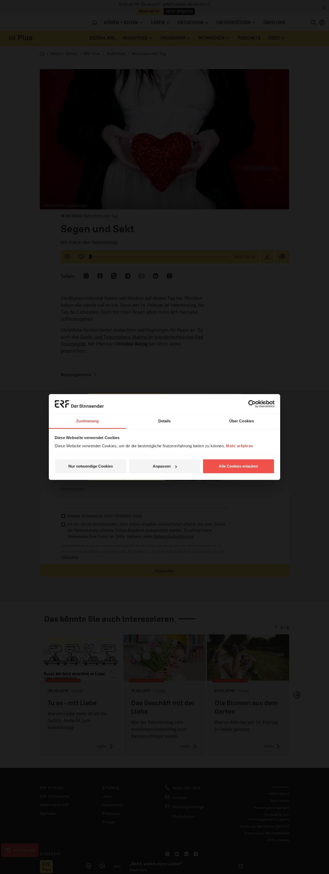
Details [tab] (164, 421)
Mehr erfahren (239, 446)
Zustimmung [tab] (87, 421)
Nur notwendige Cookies (90, 466)
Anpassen (162, 466)
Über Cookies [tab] (241, 421)
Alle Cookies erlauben (238, 466)
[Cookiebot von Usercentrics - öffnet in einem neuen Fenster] (252, 404)
